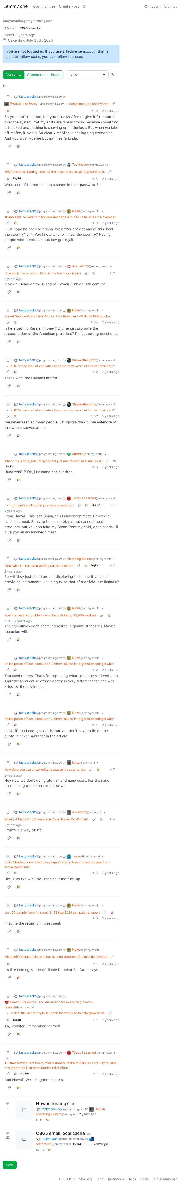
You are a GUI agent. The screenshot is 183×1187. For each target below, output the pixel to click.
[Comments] (24, 1110)
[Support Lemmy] (84, 6)
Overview (13, 74)
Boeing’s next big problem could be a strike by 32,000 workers (50, 615)
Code (144, 1179)
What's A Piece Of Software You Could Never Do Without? (46, 819)
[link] (8, 110)
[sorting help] (112, 74)
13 (42, 1150)
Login (156, 6)
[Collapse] (8, 96)
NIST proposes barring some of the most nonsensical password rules (54, 172)
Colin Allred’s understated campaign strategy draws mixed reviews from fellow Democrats (56, 864)
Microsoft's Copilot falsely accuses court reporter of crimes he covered (56, 956)
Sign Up (171, 6)
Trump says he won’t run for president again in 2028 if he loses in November (60, 217)
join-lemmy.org (165, 1179)
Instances (116, 1179)
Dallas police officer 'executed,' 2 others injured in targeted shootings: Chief (59, 664)
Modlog (85, 1179)
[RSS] (4, 85)
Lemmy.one (16, 6)
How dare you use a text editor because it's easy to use (44, 769)
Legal (99, 1179)
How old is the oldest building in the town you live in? (42, 273)
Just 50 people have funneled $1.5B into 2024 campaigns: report (52, 912)
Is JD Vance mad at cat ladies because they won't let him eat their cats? (62, 366)
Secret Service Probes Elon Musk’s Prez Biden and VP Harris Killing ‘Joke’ (57, 316)
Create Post (69, 6)
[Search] (146, 6)
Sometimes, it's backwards (88, 104)
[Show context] (113, 103)
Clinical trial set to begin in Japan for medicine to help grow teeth (57, 1013)
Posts (55, 74)
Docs (131, 1179)
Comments (36, 74)
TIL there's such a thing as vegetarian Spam (42, 505)
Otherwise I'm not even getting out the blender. (38, 565)
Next (10, 1165)
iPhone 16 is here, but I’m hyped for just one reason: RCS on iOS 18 (53, 461)
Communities (44, 6)
